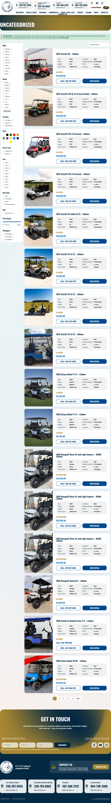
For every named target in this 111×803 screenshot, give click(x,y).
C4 (70, 224)
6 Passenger (98, 61)
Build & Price (31, 12)
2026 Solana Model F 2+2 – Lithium (71, 374)
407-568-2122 (62, 5)
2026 (71, 59)
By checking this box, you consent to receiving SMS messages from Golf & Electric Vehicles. (31, 749)
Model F (71, 384)
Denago (71, 464)
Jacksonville (98, 147)
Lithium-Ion (73, 67)
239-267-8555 (25, 5)
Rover (71, 467)
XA (70, 671)
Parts (96, 12)
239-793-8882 (44, 6)
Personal (42, 12)
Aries (71, 61)
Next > (78, 699)
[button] (12, 49)
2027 (71, 99)
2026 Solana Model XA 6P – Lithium (71, 660)
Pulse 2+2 (72, 631)
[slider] (3, 221)
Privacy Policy (5, 799)
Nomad (71, 591)
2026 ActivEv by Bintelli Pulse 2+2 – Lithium (74, 620)
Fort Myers (97, 67)
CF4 (70, 64)
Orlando (96, 107)
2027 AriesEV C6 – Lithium (67, 53)
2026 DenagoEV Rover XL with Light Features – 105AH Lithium (78, 455)
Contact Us (62, 14)
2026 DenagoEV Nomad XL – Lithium (71, 580)
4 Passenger (98, 101)
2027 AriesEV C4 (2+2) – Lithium (70, 254)
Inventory (20, 12)
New (95, 59)
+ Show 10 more (6, 111)
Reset (19, 225)
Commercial (53, 12)
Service (80, 12)
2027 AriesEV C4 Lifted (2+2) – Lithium (72, 214)
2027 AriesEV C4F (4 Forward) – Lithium (73, 133)
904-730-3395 (81, 5)
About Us (104, 12)
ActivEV (71, 629)
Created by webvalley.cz (102, 799)
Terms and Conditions (18, 799)
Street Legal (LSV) (68, 12)
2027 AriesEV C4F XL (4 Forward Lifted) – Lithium (77, 93)
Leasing (88, 12)
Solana (71, 382)
